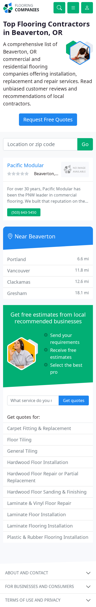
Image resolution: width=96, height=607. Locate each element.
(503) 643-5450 (24, 212)
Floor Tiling (19, 439)
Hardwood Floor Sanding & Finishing (47, 492)
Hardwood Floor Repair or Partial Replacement (42, 477)
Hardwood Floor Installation (37, 462)
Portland (48, 259)
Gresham (48, 293)
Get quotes (73, 400)
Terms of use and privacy (32, 600)
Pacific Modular (25, 165)
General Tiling (22, 451)
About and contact (26, 573)
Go (85, 144)
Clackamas (48, 282)
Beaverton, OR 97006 (54, 173)
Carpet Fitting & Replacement (39, 428)
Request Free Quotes (48, 119)
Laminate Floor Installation (36, 514)
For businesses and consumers (39, 586)
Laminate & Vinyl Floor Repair (39, 503)
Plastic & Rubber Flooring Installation (47, 537)
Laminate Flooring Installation (40, 526)
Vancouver (48, 270)
